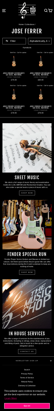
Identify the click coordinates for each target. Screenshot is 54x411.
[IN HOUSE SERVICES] (27, 304)
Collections (29, 24)
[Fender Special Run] (27, 224)
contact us (27, 351)
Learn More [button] (11, 398)
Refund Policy (27, 382)
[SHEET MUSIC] (27, 148)
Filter (13, 41)
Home (21, 24)
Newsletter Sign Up (27, 360)
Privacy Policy (27, 374)
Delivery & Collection (27, 386)
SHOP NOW (27, 193)
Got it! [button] (27, 406)
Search (27, 370)
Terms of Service (27, 378)
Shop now (27, 272)
